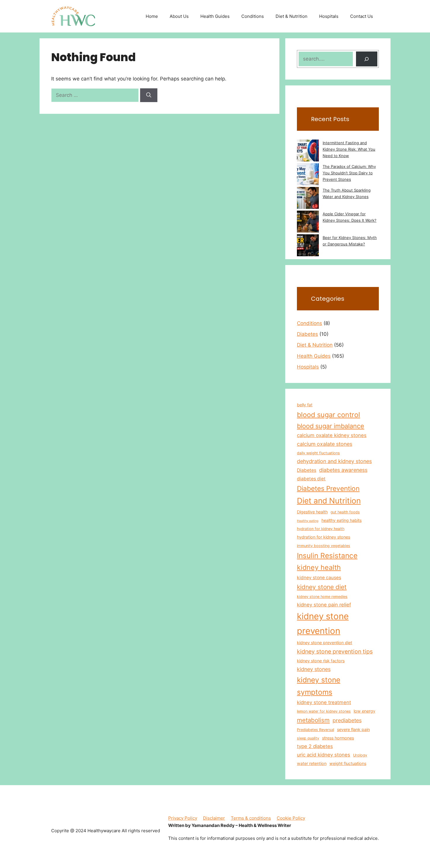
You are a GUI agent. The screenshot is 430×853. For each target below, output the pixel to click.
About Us (179, 16)
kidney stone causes (319, 577)
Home (152, 16)
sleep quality (308, 738)
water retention (311, 763)
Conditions (252, 16)
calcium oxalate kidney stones (332, 435)
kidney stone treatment (324, 702)
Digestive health (312, 511)
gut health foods (345, 512)
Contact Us (361, 16)
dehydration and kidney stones (334, 461)
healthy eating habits (341, 520)
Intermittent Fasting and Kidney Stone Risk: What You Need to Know (349, 149)
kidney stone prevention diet (324, 642)
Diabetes (307, 334)
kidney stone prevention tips (335, 651)
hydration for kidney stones (323, 536)
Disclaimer (214, 818)
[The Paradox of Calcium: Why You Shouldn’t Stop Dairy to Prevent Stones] (308, 175)
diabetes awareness (343, 470)
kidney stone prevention (323, 623)
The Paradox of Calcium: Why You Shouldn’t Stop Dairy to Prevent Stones (349, 173)
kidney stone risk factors (321, 660)
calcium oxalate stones (324, 444)
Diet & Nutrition (291, 16)
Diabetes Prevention (328, 488)
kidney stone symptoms (318, 685)
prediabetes (347, 720)
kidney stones (314, 669)
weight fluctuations (347, 763)
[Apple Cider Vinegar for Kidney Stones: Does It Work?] (308, 222)
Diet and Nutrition (329, 500)
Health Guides (215, 16)
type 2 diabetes (315, 746)
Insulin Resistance (327, 555)
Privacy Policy (182, 818)
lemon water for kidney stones (324, 711)
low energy (364, 710)
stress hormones (338, 737)
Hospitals (328, 16)
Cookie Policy (291, 818)
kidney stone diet (322, 587)
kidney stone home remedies (322, 596)
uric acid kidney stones (323, 755)
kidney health (319, 567)
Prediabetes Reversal (315, 730)
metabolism (313, 720)
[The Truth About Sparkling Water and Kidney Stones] (308, 199)
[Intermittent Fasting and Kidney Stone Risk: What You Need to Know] (308, 151)
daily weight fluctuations (318, 453)
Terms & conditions (251, 818)
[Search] (148, 95)
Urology (360, 755)
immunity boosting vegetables (323, 546)
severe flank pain (353, 729)
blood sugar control (328, 414)
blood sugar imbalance (330, 426)
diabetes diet (311, 478)
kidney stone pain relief (324, 605)
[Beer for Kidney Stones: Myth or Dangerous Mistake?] (308, 246)
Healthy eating (308, 521)
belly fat (304, 404)
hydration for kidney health (320, 529)
